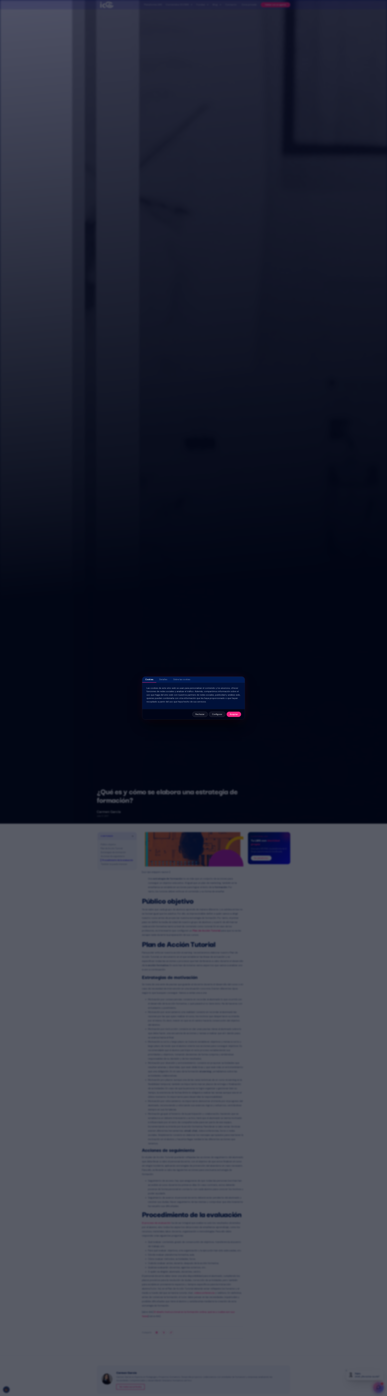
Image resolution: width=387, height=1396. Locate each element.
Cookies (149, 679)
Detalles (163, 679)
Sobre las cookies (181, 679)
